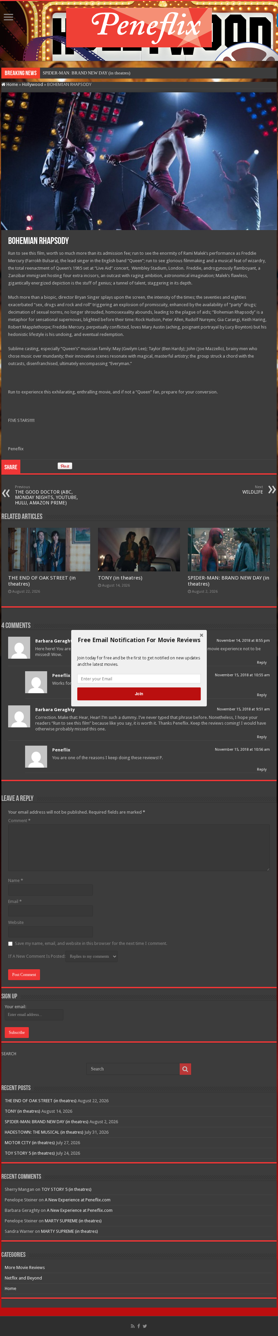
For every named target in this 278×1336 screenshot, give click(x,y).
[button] (139, 640)
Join (139, 694)
